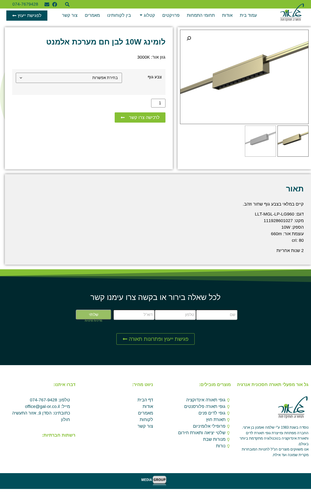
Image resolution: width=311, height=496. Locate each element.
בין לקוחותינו (119, 15)
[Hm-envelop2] (64, 447)
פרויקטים (171, 15)
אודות (227, 15)
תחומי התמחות (201, 15)
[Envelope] (47, 4)
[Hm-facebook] (71, 447)
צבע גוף (155, 77)
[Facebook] (55, 4)
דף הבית (145, 399)
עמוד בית (248, 15)
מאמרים (92, 15)
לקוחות (146, 419)
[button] (67, 4)
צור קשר (70, 15)
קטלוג (149, 15)
